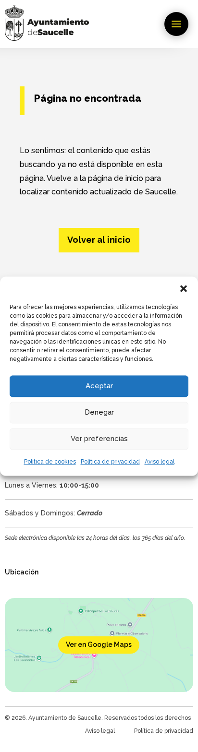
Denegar (99, 412)
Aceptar (99, 386)
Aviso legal (159, 461)
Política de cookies (50, 461)
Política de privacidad (110, 461)
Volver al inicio (99, 240)
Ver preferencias (99, 438)
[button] (183, 288)
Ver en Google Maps (99, 644)
